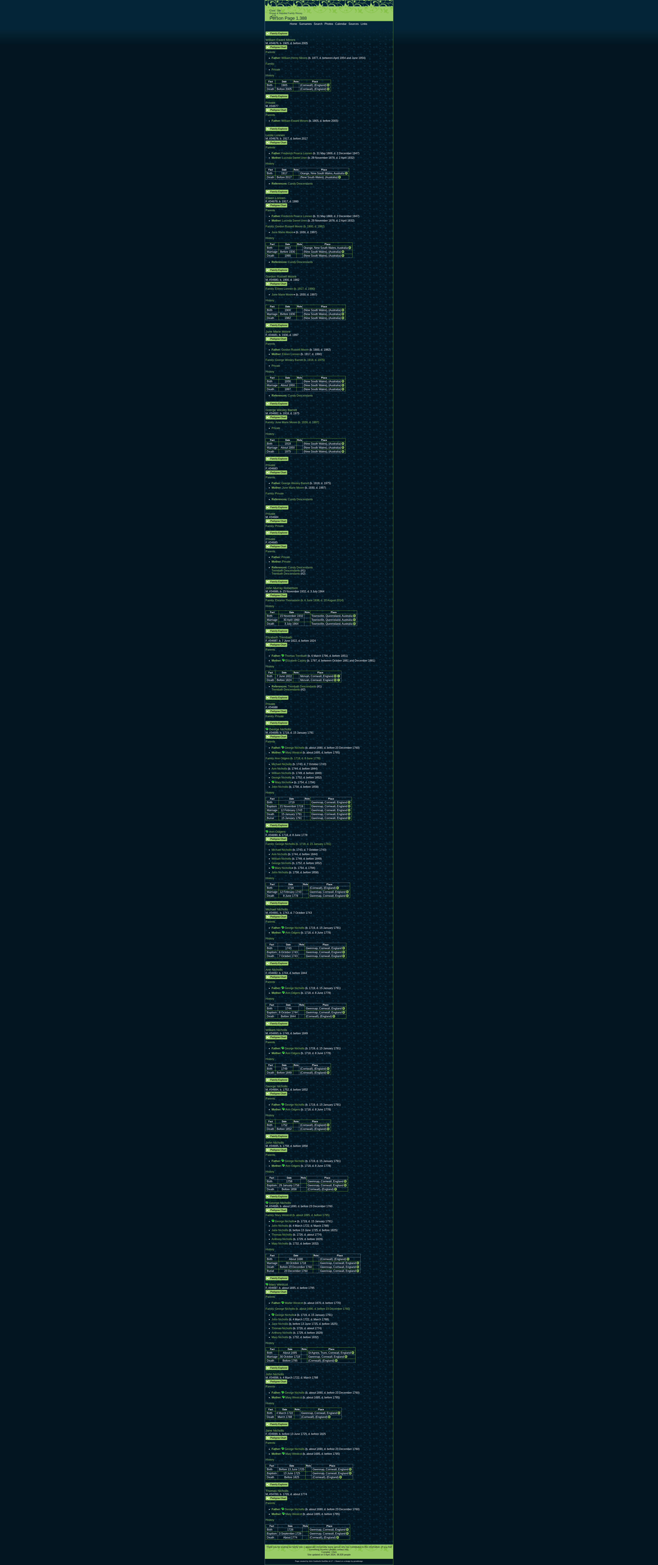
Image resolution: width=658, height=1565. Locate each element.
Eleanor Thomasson (287, 600)
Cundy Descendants (300, 183)
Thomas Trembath (296, 655)
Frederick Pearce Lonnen (296, 153)
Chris (334, 1552)
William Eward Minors (294, 120)
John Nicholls (280, 786)
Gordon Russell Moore (289, 226)
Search (318, 23)
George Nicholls (294, 747)
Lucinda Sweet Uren (294, 157)
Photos (329, 23)
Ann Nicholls (279, 768)
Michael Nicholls (282, 764)
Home (293, 23)
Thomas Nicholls (282, 1234)
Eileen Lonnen (284, 288)
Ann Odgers (282, 758)
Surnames (305, 23)
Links (364, 23)
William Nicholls (281, 773)
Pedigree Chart (278, 47)
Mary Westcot (293, 752)
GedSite (324, 1561)
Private (276, 69)
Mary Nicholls (283, 782)
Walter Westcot (294, 1303)
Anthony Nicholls (282, 1239)
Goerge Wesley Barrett (289, 360)
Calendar (340, 23)
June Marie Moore (283, 232)
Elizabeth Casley (295, 660)
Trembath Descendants (286, 570)
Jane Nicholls (280, 1230)
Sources (354, 23)
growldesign (358, 1561)
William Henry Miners (294, 57)
